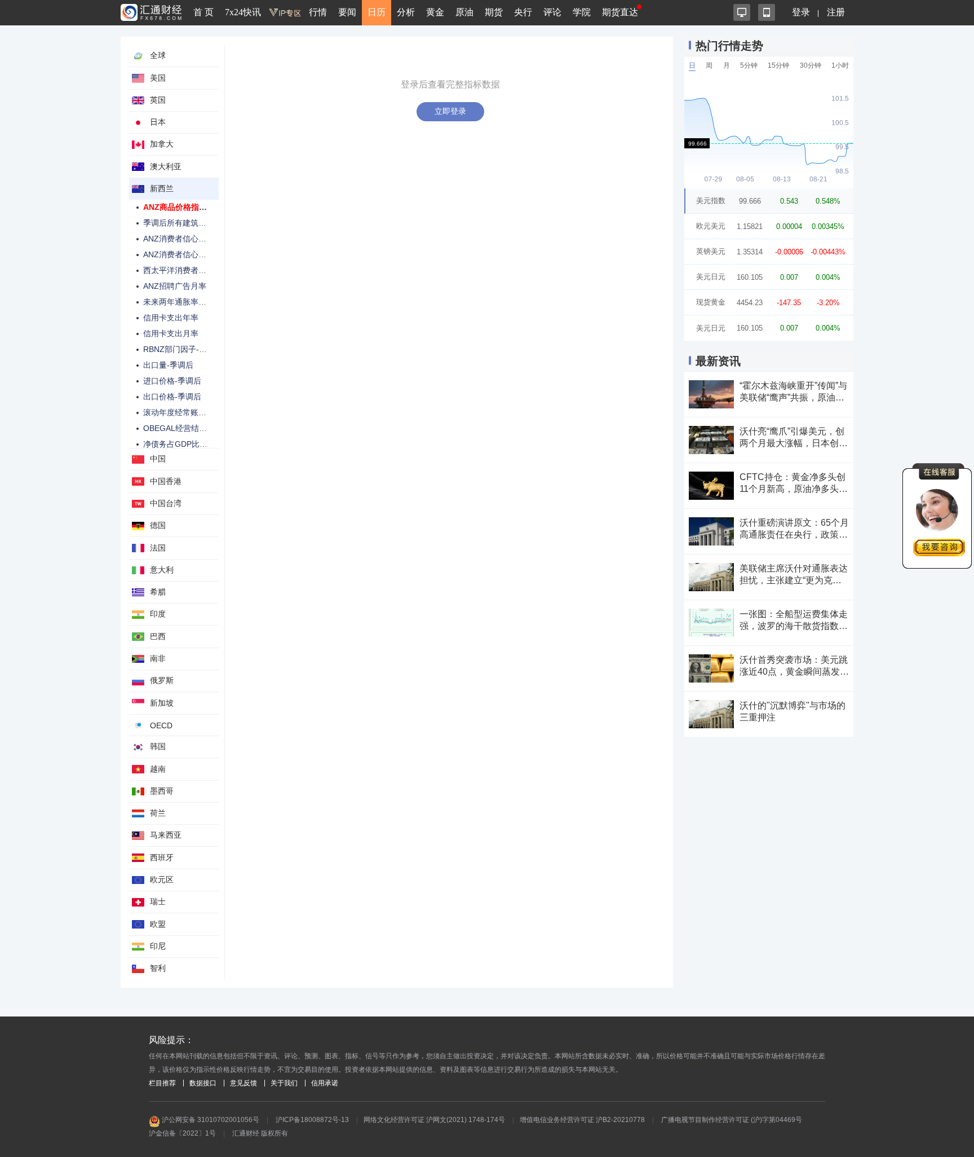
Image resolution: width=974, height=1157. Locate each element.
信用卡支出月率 (170, 333)
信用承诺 (324, 1083)
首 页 (203, 12)
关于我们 (284, 1083)
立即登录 (450, 111)
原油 (464, 12)
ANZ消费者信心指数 (178, 238)
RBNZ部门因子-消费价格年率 (194, 349)
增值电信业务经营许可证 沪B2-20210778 (582, 1120)
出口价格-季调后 (172, 396)
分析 (406, 12)
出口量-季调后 (168, 364)
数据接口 (202, 1083)
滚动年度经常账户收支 (182, 412)
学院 (582, 12)
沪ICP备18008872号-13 (312, 1120)
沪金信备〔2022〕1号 (182, 1133)
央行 (523, 12)
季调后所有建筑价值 (178, 222)
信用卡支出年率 (170, 317)
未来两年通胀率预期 (178, 301)
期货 (494, 12)
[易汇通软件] (741, 12)
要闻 (347, 12)
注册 (836, 12)
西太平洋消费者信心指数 (186, 270)
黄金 (435, 12)
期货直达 (620, 12)
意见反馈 (243, 1083)
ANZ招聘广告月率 (174, 286)
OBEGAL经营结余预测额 (187, 428)
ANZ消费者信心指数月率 (186, 254)
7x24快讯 (243, 12)
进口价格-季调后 (172, 380)
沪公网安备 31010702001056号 (209, 1120)
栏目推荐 (162, 1083)
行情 (318, 12)
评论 (552, 12)
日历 (377, 12)
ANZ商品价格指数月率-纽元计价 (200, 207)
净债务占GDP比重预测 (183, 443)
